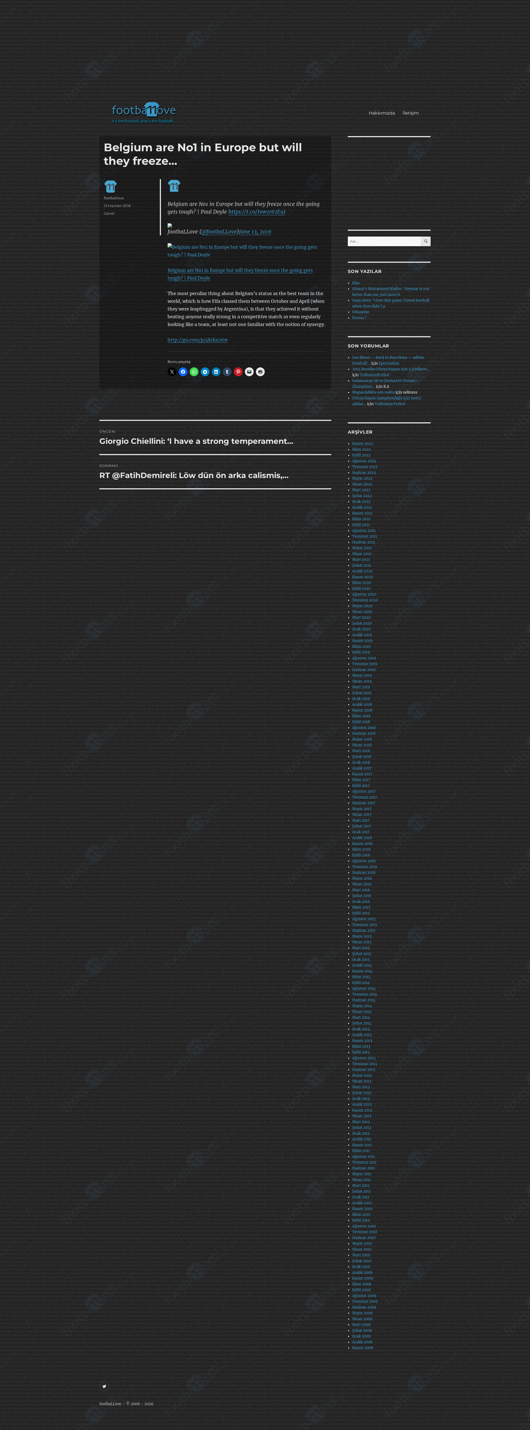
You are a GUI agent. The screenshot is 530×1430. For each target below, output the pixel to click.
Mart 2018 (361, 751)
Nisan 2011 (361, 1179)
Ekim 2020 (361, 582)
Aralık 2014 (362, 965)
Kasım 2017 (362, 774)
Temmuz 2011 (364, 1162)
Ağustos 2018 (364, 727)
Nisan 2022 (362, 484)
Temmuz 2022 (365, 467)
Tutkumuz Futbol (390, 404)
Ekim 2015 (361, 907)
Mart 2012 (361, 1121)
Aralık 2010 (362, 1203)
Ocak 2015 (361, 959)
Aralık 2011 (361, 1139)
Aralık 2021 (362, 507)
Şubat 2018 (361, 756)
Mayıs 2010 (362, 1243)
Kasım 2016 (362, 843)
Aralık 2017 (362, 768)
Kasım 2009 (362, 1278)
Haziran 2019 (364, 669)
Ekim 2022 (361, 449)
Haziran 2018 (363, 733)
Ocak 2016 (361, 901)
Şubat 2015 (361, 953)
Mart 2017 (361, 820)
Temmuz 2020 (365, 600)
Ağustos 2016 (364, 861)
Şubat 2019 (362, 693)
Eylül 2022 (361, 455)
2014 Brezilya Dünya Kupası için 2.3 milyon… (391, 369)
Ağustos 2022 (364, 461)
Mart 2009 (361, 1324)
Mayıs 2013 (362, 1075)
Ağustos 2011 (363, 1156)
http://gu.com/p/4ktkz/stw (198, 340)
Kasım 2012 (362, 1110)
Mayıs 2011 (361, 1174)
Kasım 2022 (362, 443)
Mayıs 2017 (362, 808)
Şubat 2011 (361, 1191)
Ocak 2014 (361, 1029)
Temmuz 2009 (365, 1301)
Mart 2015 (361, 948)
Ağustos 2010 (364, 1226)
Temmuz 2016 (364, 866)
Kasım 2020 (362, 577)
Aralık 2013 (362, 1035)
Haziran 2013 (363, 1069)
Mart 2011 (360, 1185)
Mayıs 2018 (362, 739)
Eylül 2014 (361, 982)
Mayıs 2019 (362, 675)
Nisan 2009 (362, 1319)
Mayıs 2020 (362, 606)
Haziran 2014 (363, 1000)
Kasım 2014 (362, 971)
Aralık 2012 (362, 1104)
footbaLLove (110, 1404)
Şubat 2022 (362, 496)
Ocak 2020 (361, 629)
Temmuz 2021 (364, 536)
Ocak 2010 (361, 1266)
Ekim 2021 (361, 519)
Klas (356, 283)
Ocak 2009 (361, 1336)
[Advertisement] (266, 53)
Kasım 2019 (362, 640)
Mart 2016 (361, 890)
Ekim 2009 (361, 1284)
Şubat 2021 (361, 565)
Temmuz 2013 (364, 1064)
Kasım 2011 (362, 1145)
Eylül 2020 (361, 588)
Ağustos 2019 (364, 658)
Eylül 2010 (361, 1220)
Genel (109, 213)
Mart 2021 (361, 559)
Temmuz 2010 (364, 1232)
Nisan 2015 (362, 942)
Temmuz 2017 (364, 797)
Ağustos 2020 (364, 594)
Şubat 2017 (361, 826)
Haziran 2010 (363, 1237)
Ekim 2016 (361, 849)
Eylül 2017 (361, 785)
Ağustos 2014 (364, 988)
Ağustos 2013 (363, 1058)
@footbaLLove (219, 231)
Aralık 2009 (362, 1272)
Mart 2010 (361, 1255)
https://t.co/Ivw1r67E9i (256, 211)
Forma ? (359, 317)
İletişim (411, 113)
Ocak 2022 (361, 501)
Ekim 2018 (361, 716)
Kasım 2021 (362, 513)
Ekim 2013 (361, 1046)
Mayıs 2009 (362, 1313)
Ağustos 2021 (364, 530)
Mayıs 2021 (362, 548)
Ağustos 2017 (364, 791)
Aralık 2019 (362, 635)
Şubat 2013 (361, 1093)
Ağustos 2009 (364, 1295)
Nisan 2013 (361, 1081)
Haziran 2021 (363, 542)
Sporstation (389, 363)
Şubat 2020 (362, 623)
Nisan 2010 (362, 1249)
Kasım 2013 (362, 1040)
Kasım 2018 (362, 710)
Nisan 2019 (362, 681)
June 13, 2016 (255, 231)
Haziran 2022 (364, 472)
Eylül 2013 (361, 1052)
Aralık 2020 (362, 571)
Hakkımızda (382, 113)
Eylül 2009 (361, 1290)
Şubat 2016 (362, 895)
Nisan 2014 (362, 1011)
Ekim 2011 (361, 1150)
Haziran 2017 (363, 803)
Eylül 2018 (361, 722)
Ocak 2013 (361, 1098)
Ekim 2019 (361, 646)
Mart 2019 (361, 687)
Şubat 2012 (361, 1127)
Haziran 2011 (363, 1168)
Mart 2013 (361, 1087)
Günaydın (360, 312)
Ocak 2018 (361, 762)
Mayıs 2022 (362, 478)
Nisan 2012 (362, 1116)
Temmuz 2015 (364, 924)
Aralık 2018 (362, 704)
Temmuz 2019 (364, 664)
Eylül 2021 (361, 524)
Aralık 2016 (362, 837)
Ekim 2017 (361, 780)
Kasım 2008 (362, 1348)
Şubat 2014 (361, 1023)
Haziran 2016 (364, 872)
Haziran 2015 (363, 930)
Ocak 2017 (361, 832)
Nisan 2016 (362, 884)
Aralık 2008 (362, 1342)
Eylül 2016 (361, 855)
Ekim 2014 (361, 977)
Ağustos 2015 (364, 919)
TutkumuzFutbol (374, 375)
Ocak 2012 (361, 1133)
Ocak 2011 (360, 1197)
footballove (114, 198)
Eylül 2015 (361, 913)
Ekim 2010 (361, 1214)
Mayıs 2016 (362, 878)
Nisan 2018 (362, 745)
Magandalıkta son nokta (373, 392)
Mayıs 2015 (362, 936)
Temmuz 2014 (364, 994)
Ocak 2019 (361, 698)
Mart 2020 (361, 617)
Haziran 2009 (364, 1307)
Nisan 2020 (362, 611)
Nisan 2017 (362, 814)
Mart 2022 (361, 490)
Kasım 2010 (362, 1208)
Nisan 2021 (362, 553)
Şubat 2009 (362, 1330)
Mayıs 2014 (362, 1006)
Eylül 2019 (361, 652)
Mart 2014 (361, 1017)
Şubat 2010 (361, 1261)
